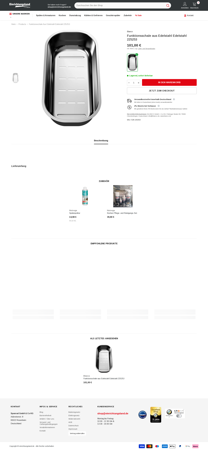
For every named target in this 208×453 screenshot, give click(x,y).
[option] (71, 78)
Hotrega (73, 210)
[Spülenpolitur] (85, 196)
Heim (13, 24)
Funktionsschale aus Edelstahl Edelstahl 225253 (103, 379)
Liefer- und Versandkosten (146, 49)
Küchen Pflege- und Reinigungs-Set (122, 213)
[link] (33, 313)
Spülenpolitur (74, 213)
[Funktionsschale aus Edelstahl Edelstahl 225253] (104, 358)
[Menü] (183, 410)
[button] (45, 416)
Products (22, 24)
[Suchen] (122, 5)
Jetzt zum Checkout (162, 91)
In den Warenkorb (169, 82)
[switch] (179, 416)
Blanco (130, 32)
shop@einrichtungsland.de (112, 413)
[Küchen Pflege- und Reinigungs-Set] (123, 196)
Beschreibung (101, 140)
